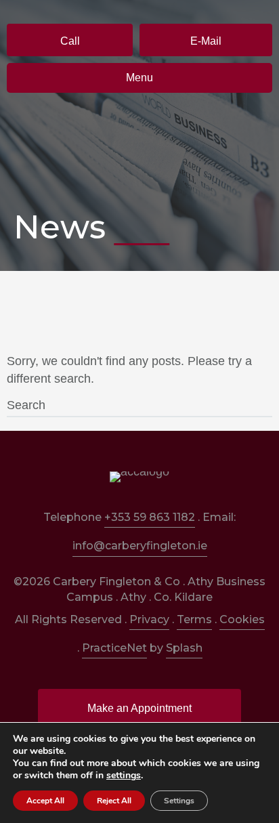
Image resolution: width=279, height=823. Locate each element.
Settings (179, 800)
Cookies (242, 619)
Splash (184, 647)
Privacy (149, 619)
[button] (70, 40)
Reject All (114, 800)
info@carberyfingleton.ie (139, 545)
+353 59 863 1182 (149, 517)
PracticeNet (114, 647)
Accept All (45, 800)
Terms (194, 619)
